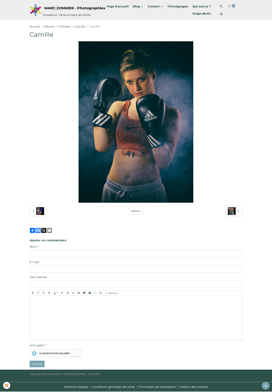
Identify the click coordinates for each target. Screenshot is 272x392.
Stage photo (202, 13)
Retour (136, 211)
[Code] (95, 293)
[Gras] (32, 293)
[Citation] (62, 293)
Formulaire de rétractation (157, 387)
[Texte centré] (68, 293)
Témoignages (177, 6)
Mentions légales (76, 387)
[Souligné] (43, 293)
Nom (33, 247)
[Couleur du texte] (56, 293)
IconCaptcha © (75, 356)
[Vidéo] (90, 293)
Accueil (35, 26)
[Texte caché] (79, 293)
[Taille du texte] (49, 293)
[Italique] (38, 293)
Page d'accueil (118, 6)
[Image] (84, 293)
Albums (49, 26)
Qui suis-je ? (201, 6)
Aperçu (113, 292)
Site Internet (38, 277)
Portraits (65, 26)
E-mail (34, 262)
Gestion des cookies (194, 387)
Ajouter (37, 364)
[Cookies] (6, 385)
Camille (79, 26)
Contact (154, 6)
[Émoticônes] (101, 293)
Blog (137, 6)
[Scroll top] (266, 386)
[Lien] (73, 293)
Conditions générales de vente (113, 387)
